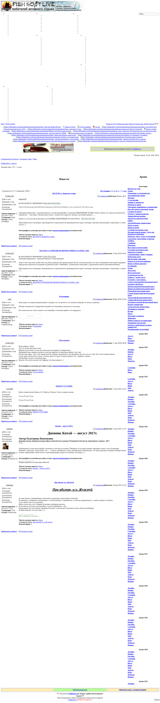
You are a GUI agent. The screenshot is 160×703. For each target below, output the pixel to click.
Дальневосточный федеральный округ (143, 302)
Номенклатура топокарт (66, 141)
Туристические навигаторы (138, 307)
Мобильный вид (80, 690)
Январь (131, 343)
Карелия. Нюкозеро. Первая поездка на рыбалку (106, 59)
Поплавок (132, 245)
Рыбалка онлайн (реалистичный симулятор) (71, 104)
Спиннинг (132, 243)
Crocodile (9, 389)
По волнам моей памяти (63, 90)
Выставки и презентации (137, 248)
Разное (52, 86)
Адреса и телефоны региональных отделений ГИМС (100, 29)
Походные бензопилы (95, 71)
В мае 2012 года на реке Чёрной (99, 55)
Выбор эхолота (145, 133)
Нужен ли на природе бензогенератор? (102, 73)
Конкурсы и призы (138, 139)
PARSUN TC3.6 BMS (64, 386)
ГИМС (130, 221)
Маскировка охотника (51, 20)
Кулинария (132, 266)
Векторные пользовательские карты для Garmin (29, 104)
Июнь (130, 386)
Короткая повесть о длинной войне (67, 98)
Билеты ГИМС (61, 133)
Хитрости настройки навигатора (22, 94)
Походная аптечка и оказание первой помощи (105, 67)
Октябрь (131, 402)
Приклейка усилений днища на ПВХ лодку (96, 20)
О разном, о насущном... (137, 280)
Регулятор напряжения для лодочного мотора (61, 47)
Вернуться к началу (9, 246)
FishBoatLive (72, 700)
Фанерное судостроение (70, 139)
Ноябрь (131, 352)
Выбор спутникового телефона (22, 108)
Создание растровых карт (138, 230)
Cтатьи (78, 129)
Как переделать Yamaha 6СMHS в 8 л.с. (58, 39)
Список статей (59, 102)
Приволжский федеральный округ (141, 289)
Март (130, 338)
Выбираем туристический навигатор (24, 102)
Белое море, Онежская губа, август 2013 (102, 61)
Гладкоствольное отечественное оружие (58, 27)
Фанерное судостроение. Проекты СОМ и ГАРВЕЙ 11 (100, 18)
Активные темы (26, 159)
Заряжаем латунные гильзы (54, 23)
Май (129, 388)
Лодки (77, 14)
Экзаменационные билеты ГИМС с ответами (97, 25)
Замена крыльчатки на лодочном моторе (59, 53)
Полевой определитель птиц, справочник (59, 25)
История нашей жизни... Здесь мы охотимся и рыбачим (141, 233)
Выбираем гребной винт (52, 43)
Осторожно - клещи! (95, 84)
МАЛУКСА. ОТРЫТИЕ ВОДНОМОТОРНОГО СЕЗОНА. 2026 (64, 251)
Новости (132, 124)
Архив (97, 127)
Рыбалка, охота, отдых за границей (141, 236)
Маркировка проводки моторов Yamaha (58, 63)
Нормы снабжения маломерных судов (94, 23)
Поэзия (130, 311)
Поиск (151, 124)
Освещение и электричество (139, 193)
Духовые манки (49, 16)
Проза (130, 314)
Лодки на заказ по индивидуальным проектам (97, 27)
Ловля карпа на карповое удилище (23, 29)
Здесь (41, 235)
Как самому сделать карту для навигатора (26, 98)
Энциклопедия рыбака (137, 216)
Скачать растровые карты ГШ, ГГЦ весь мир (28, 116)
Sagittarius (9, 485)
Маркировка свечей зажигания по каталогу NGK (62, 55)
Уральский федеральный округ (140, 298)
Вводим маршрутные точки (21, 92)
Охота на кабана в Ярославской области (103, 41)
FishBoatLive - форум (9, 163)
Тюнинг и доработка (136, 202)
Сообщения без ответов (9, 159)
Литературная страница (133, 137)
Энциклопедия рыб (17, 16)
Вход (3, 124)
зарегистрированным (61, 230)
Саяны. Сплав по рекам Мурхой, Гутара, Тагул (105, 57)
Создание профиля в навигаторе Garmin (25, 90)
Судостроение (133, 200)
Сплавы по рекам (135, 212)
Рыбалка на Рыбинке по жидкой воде (101, 51)
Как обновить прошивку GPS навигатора (26, 96)
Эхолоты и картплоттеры (138, 218)
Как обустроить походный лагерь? (100, 76)
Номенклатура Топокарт (19, 122)
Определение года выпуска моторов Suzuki (60, 61)
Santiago (10, 429)
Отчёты (86, 35)
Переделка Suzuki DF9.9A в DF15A (56, 49)
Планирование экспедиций (138, 329)
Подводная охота (134, 257)
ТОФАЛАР (9, 196)
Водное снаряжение (135, 304)
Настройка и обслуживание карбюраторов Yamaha (63, 59)
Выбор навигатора (69, 135)
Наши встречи (70, 127)
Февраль (131, 341)
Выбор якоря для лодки (88, 31)
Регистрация (10, 124)
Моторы (41, 35)
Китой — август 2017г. (64, 426)
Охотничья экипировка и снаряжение (142, 207)
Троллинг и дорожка (136, 316)
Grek (9, 299)
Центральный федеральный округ (141, 286)
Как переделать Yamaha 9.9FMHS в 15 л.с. (59, 37)
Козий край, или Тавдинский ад (99, 53)
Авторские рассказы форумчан (66, 92)
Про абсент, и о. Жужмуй (64, 482)
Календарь (139, 124)
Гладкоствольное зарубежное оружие (57, 31)
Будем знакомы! (85, 127)
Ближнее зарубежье (135, 284)
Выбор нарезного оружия (53, 21)
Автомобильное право (136, 196)
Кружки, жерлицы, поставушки (22, 35)
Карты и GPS (10, 86)
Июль (130, 356)
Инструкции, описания (137, 259)
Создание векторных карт (138, 250)
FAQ (114, 124)
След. (124, 191)
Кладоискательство (135, 275)
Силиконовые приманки (19, 25)
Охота (40, 14)
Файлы (146, 124)
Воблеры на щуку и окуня (20, 20)
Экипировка (87, 65)
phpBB (28, 316)
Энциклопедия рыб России (135, 141)
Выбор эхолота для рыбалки (21, 118)
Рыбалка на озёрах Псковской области (102, 45)
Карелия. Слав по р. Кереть (98, 39)
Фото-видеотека (134, 273)
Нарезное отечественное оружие (55, 29)
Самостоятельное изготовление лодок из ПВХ (97, 16)
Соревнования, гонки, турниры (140, 254)
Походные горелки (94, 78)
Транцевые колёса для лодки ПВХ (92, 21)
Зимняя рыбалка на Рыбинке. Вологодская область (107, 43)
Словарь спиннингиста (19, 31)
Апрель (131, 390)
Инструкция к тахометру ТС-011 (55, 45)
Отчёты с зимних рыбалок (138, 214)
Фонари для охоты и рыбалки (99, 74)
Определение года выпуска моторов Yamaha (60, 51)
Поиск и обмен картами (19, 100)
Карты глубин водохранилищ (21, 106)
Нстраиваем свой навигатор (21, 88)
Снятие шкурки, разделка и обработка (58, 18)
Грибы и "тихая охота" (137, 277)
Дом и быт (132, 270)
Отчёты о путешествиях (69, 137)
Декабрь (131, 350)
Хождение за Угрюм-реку (97, 37)
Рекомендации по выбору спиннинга (24, 33)
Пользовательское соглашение (81, 133)
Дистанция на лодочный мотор (55, 41)
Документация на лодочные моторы (57, 57)
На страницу (105, 191)
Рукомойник (64, 296)
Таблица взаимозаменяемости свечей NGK (59, 65)
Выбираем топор (93, 69)
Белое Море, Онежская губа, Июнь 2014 (102, 63)
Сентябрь (131, 368)
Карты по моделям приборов (139, 261)
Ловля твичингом (17, 27)
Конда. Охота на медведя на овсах (100, 47)
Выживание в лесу (94, 80)
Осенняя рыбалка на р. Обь (98, 49)
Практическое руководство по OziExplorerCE (27, 112)
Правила (109, 124)
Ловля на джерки (16, 21)
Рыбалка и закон (134, 205)
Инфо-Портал (55, 127)
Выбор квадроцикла (95, 82)
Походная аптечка (64, 131)
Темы (35, 159)
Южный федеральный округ (139, 291)
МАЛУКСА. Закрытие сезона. (64, 193)
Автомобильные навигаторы (139, 223)
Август (130, 336)
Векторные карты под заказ (21, 120)
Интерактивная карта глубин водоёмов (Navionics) (29, 114)
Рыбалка (8, 14)
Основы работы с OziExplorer (21, 110)
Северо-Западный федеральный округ (143, 282)
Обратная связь (122, 124)
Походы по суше (134, 189)
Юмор (130, 268)
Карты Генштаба (135, 129)
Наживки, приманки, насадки (21, 18)
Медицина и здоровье (136, 309)
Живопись (132, 318)
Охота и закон (133, 225)
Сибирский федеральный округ (140, 300)
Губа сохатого (64, 340)
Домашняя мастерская (137, 323)
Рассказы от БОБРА (62, 88)
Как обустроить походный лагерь (141, 209)
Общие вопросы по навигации (140, 321)
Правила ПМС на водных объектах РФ (94, 33)
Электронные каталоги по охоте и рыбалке (71, 100)
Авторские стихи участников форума (68, 94)
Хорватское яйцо (16, 23)
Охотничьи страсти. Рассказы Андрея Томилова (73, 96)
